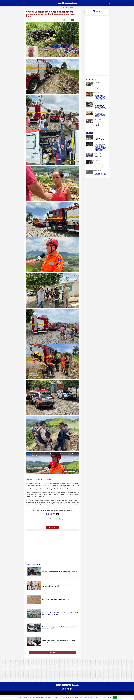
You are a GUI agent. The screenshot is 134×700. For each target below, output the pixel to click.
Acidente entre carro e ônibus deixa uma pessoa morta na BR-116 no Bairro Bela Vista (100, 107)
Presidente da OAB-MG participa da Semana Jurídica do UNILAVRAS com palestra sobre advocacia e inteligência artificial (100, 165)
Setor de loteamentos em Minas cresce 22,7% (56, 599)
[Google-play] (71, 688)
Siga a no (47, 518)
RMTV (71, 7)
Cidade (99, 82)
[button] (23, 3)
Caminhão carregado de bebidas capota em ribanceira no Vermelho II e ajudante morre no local (50, 13)
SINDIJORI (99, 135)
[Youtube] (54, 514)
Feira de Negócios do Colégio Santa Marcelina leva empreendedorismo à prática (57, 585)
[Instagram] (50, 514)
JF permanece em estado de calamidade (100, 139)
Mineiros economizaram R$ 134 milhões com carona (100, 156)
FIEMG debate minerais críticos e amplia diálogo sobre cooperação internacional (58, 641)
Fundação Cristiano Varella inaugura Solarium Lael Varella (59, 571)
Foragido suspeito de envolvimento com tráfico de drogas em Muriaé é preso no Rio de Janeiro (100, 123)
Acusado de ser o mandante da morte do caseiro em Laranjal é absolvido (100, 115)
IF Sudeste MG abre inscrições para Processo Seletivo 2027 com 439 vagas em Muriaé (60, 613)
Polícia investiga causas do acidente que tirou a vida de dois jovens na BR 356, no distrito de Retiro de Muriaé (100, 98)
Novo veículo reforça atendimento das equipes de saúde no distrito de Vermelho (60, 627)
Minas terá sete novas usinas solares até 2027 (100, 174)
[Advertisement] (97, 26)
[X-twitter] (57, 514)
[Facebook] (47, 514)
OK (115, 697)
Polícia (99, 119)
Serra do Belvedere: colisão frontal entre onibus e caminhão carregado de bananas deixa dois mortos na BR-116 (100, 88)
